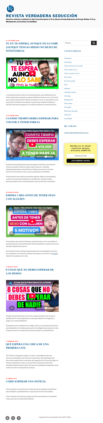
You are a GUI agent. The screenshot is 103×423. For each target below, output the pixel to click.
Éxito (66, 84)
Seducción (67, 115)
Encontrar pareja (69, 81)
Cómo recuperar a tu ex (71, 73)
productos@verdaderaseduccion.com (76, 132)
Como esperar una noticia (26, 381)
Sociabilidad (68, 118)
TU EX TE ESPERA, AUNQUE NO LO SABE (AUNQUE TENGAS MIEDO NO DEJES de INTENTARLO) (32, 47)
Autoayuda (67, 58)
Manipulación (68, 100)
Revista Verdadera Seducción (41, 16)
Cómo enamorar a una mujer (73, 66)
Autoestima (68, 62)
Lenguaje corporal (70, 92)
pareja (54, 253)
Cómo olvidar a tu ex (70, 69)
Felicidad (67, 88)
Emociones (68, 77)
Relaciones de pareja (71, 111)
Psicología (67, 107)
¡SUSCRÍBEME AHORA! (80, 161)
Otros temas (68, 103)
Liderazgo (67, 96)
